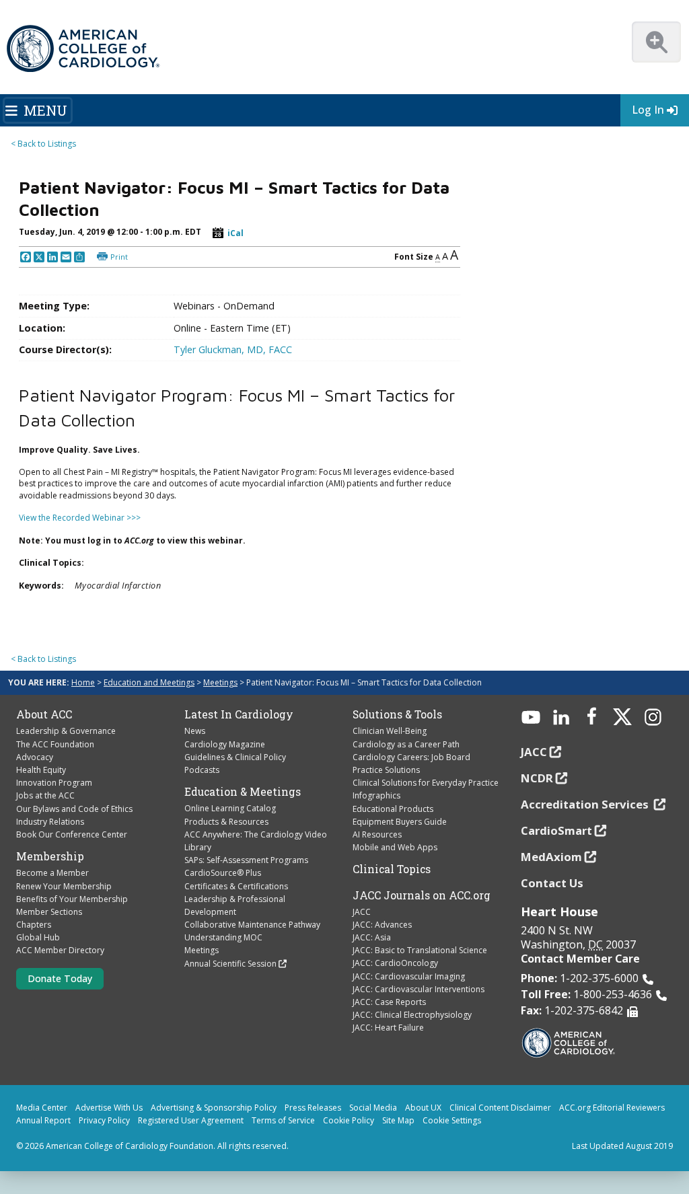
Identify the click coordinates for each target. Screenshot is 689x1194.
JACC (362, 912)
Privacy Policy (104, 1120)
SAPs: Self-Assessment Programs (246, 860)
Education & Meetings (242, 791)
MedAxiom (551, 856)
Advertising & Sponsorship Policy (214, 1107)
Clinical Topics (392, 869)
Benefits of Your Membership (72, 899)
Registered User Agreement (191, 1120)
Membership (50, 856)
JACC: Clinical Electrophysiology (412, 1014)
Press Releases (313, 1107)
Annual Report (43, 1120)
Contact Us (552, 883)
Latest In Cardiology (238, 714)
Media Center (41, 1107)
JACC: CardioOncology (395, 963)
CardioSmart (556, 830)
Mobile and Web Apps (395, 847)
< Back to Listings (43, 143)
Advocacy (34, 757)
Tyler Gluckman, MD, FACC (233, 349)
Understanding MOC (223, 937)
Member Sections (49, 912)
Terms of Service (283, 1120)
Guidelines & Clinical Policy (235, 757)
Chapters (33, 924)
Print (119, 257)
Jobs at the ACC (45, 795)
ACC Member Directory (60, 950)
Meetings (220, 682)
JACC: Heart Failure (388, 1027)
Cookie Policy (348, 1120)
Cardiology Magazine (224, 744)
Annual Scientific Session (230, 963)
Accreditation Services (586, 804)
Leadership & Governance (66, 731)
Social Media (373, 1107)
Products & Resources (226, 821)
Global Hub (38, 937)
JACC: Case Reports (389, 1002)
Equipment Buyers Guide (400, 821)
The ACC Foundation (55, 744)
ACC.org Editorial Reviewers (612, 1107)
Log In (648, 109)
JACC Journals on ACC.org (422, 895)
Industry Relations (50, 821)
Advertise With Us (109, 1107)
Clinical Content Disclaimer (500, 1107)
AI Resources (377, 834)
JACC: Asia (372, 937)
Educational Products (393, 809)
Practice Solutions (386, 770)
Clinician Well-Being (390, 731)
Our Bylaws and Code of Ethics (74, 809)
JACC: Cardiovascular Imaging (409, 976)
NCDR (537, 778)
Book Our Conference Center (71, 834)
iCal (235, 233)
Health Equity (41, 770)
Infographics (376, 795)
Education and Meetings (149, 682)
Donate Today (60, 978)
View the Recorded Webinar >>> (80, 517)
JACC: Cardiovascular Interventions (418, 989)
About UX (423, 1107)
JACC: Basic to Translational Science (420, 950)
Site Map (398, 1120)
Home (83, 682)
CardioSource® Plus (222, 873)
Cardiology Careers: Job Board (411, 757)
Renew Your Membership (64, 886)
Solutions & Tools (397, 714)
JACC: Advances (382, 924)
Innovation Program (54, 782)
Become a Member (52, 873)
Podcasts (201, 770)
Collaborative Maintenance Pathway (252, 924)
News (194, 731)
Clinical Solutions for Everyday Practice (426, 782)
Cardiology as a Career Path (406, 744)
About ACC (44, 714)
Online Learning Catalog (230, 808)
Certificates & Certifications (236, 886)
